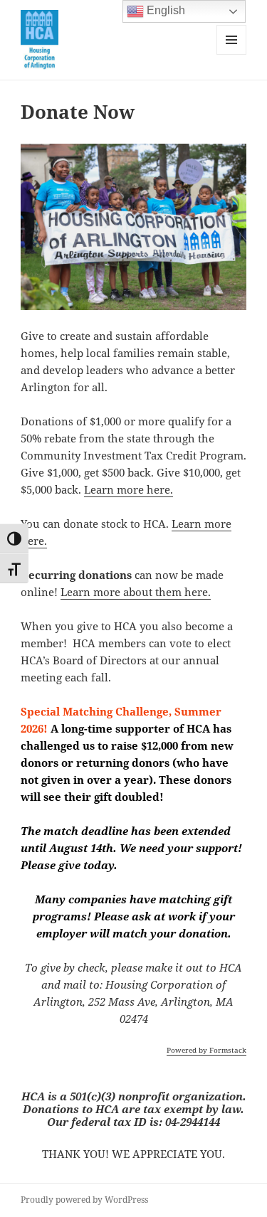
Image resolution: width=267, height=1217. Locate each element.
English (164, 10)
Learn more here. (128, 489)
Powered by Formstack (206, 1050)
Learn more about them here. (136, 592)
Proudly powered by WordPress (84, 1200)
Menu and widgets (231, 54)
